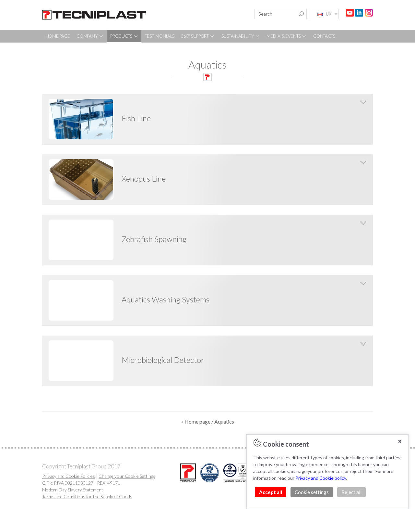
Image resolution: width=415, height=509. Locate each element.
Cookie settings (312, 492)
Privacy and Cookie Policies (68, 476)
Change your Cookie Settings (127, 476)
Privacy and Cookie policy (320, 478)
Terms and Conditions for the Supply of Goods (87, 496)
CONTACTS (324, 36)
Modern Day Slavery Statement (72, 489)
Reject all (351, 492)
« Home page (195, 421)
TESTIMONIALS (159, 36)
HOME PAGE (58, 36)
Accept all (270, 492)
